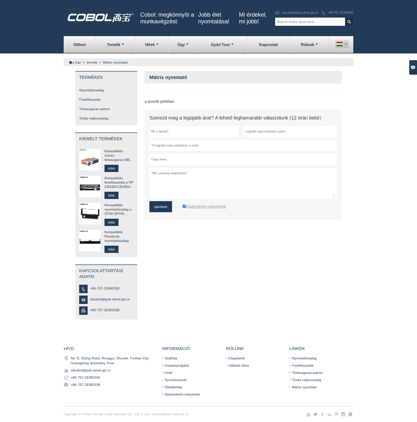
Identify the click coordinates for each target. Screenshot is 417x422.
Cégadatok (236, 358)
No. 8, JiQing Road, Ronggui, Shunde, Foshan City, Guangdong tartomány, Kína (110, 360)
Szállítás (171, 358)
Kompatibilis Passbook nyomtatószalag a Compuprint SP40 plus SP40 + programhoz (118, 236)
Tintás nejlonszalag (93, 118)
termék (113, 45)
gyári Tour (220, 45)
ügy (181, 45)
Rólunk (307, 45)
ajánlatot (160, 207)
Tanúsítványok (176, 380)
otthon (79, 45)
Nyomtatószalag (91, 90)
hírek (150, 45)
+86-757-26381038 (104, 310)
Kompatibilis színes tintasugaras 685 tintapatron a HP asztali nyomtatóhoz (117, 155)
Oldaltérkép (173, 387)
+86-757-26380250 (340, 12)
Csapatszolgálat (177, 365)
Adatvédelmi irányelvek (182, 394)
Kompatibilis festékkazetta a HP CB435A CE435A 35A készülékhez (118, 182)
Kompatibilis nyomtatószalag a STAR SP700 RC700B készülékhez (118, 209)
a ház (75, 62)
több (111, 168)
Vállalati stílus (238, 365)
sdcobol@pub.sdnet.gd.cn (300, 12)
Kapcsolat (268, 45)
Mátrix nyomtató (304, 387)
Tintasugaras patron (94, 109)
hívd (69, 348)
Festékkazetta (90, 99)
